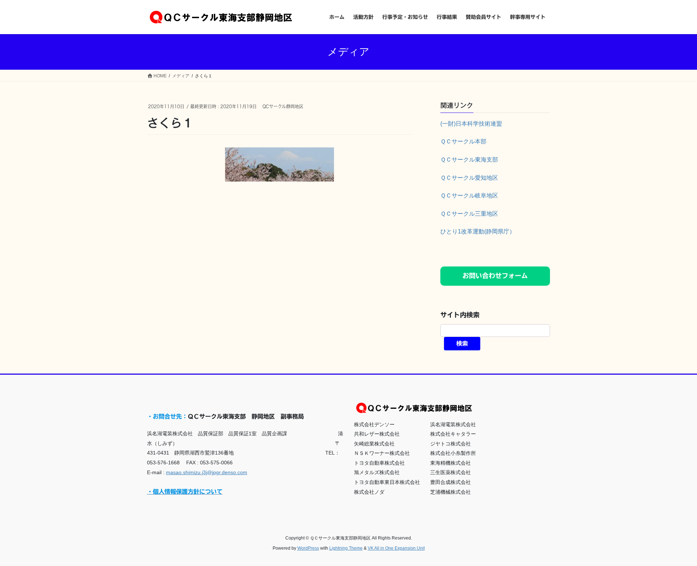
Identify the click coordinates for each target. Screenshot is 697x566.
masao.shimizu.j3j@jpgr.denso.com (206, 472)
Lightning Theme (346, 548)
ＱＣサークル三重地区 (469, 214)
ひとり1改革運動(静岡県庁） (477, 231)
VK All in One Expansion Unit (396, 548)
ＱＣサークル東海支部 (469, 159)
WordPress (308, 548)
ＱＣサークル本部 (463, 141)
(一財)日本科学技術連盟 (471, 124)
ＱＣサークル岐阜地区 (469, 195)
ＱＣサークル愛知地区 (469, 178)
